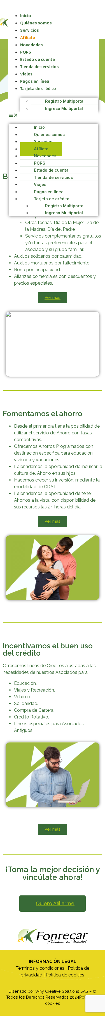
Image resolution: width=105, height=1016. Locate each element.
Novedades (31, 45)
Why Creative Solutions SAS (61, 991)
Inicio (25, 15)
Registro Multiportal (65, 101)
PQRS (25, 52)
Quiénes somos (36, 23)
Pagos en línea (34, 81)
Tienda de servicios (39, 66)
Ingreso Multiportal (64, 108)
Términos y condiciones (40, 968)
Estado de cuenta (37, 59)
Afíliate (27, 37)
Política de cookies (65, 975)
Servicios (29, 30)
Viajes (26, 74)
